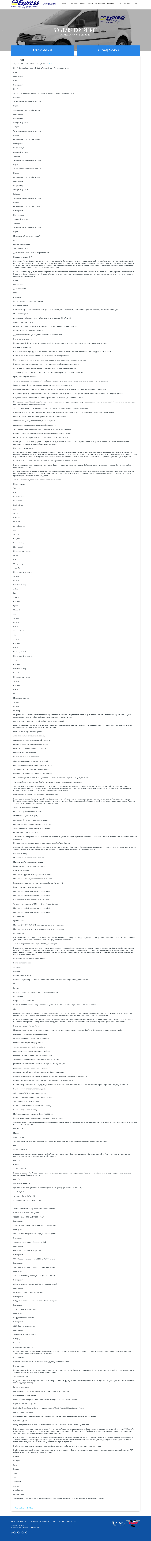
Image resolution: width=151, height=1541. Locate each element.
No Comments (54, 64)
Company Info (73, 3)
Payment (127, 3)
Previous (3, 31)
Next (148, 31)
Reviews (82, 3)
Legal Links (111, 3)
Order (136, 3)
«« (18, 1508)
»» (31, 1508)
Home (64, 3)
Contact (119, 3)
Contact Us (71, 1521)
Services (90, 3)
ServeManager (100, 3)
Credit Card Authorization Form (42, 1521)
